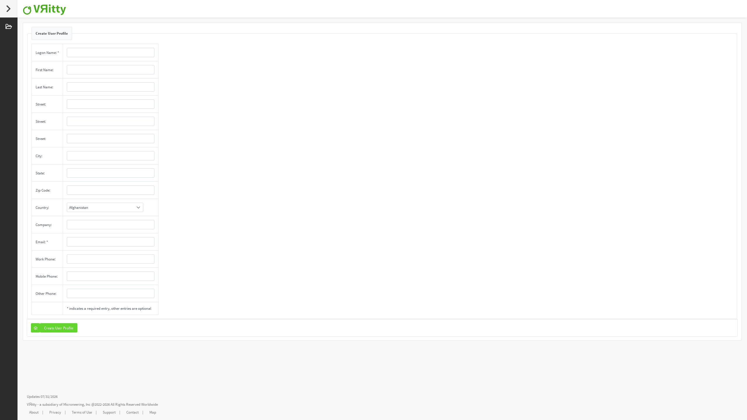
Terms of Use (82, 412)
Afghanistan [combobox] (78, 207)
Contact (132, 412)
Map (152, 412)
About (34, 412)
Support (109, 412)
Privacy (55, 412)
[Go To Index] (35, 327)
